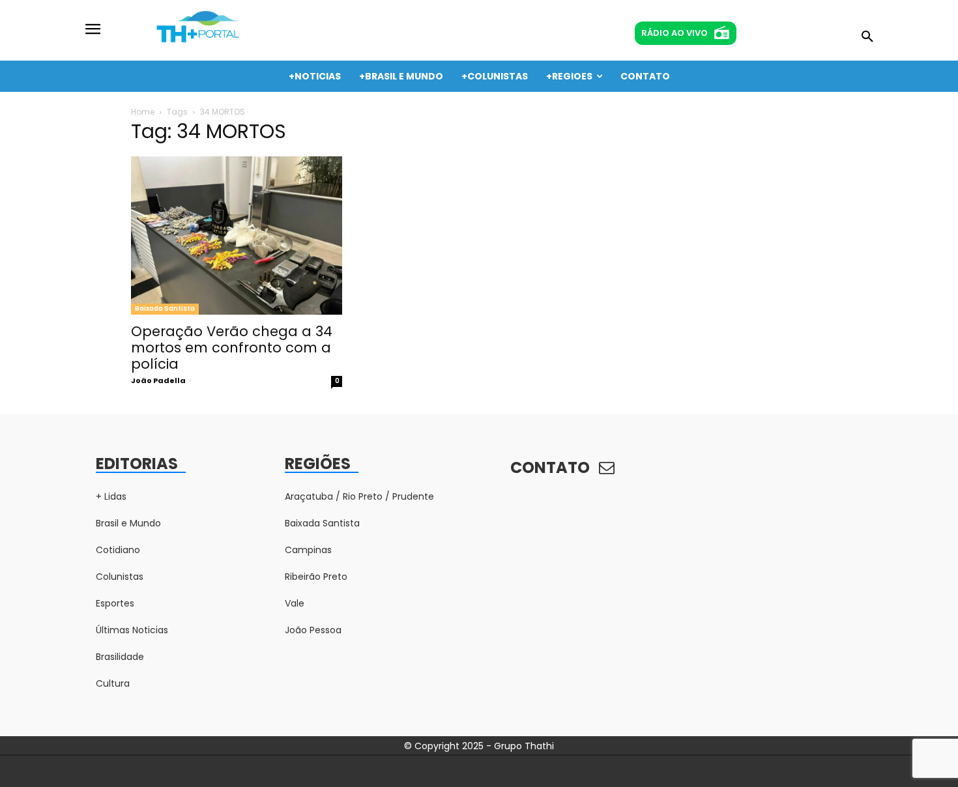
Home (142, 111)
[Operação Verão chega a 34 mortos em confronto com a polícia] (236, 235)
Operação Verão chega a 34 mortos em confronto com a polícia (231, 347)
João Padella (158, 380)
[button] (867, 37)
